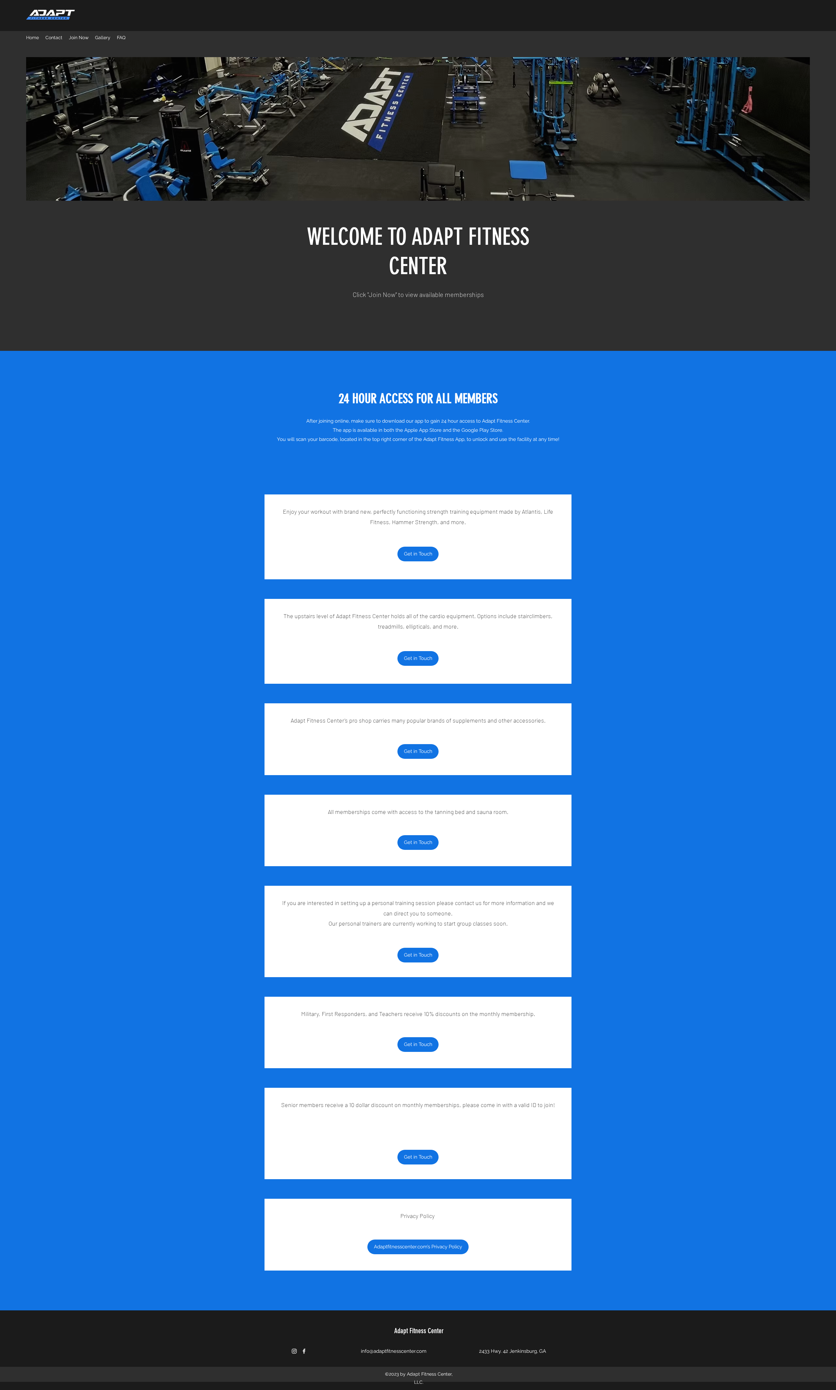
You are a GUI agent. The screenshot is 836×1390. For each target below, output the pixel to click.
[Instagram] (294, 1351)
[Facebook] (304, 1351)
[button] (418, 554)
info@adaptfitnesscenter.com (393, 1351)
